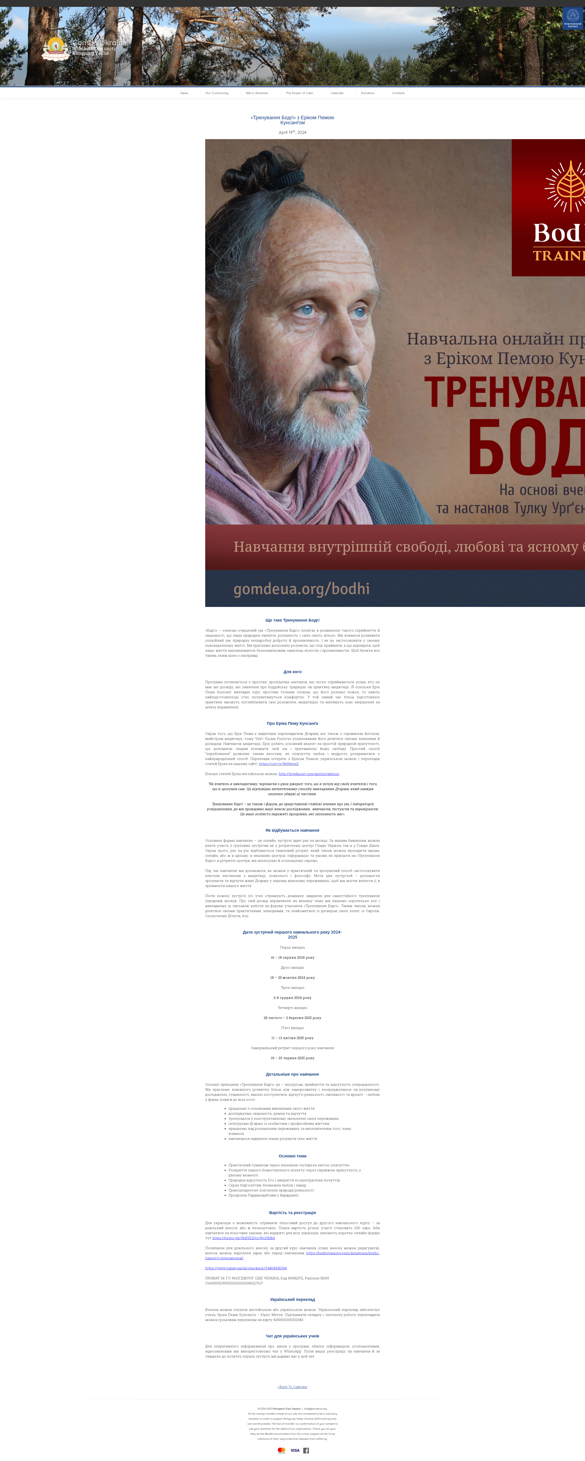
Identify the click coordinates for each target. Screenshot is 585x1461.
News (184, 93)
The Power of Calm (299, 93)
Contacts (398, 93)
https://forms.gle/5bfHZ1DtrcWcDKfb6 (243, 1238)
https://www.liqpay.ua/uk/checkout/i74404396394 (246, 1268)
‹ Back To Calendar (293, 1387)
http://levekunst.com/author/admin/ (309, 773)
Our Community (217, 93)
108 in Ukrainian (257, 93)
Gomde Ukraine (99, 42)
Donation (368, 93)
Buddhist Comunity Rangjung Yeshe (94, 50)
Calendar (337, 93)
